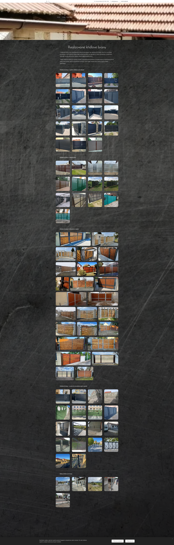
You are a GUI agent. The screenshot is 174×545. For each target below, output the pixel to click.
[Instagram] (49, 1)
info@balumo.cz (115, 1)
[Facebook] (47, 1)
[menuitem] (59, 17)
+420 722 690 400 (124, 1)
